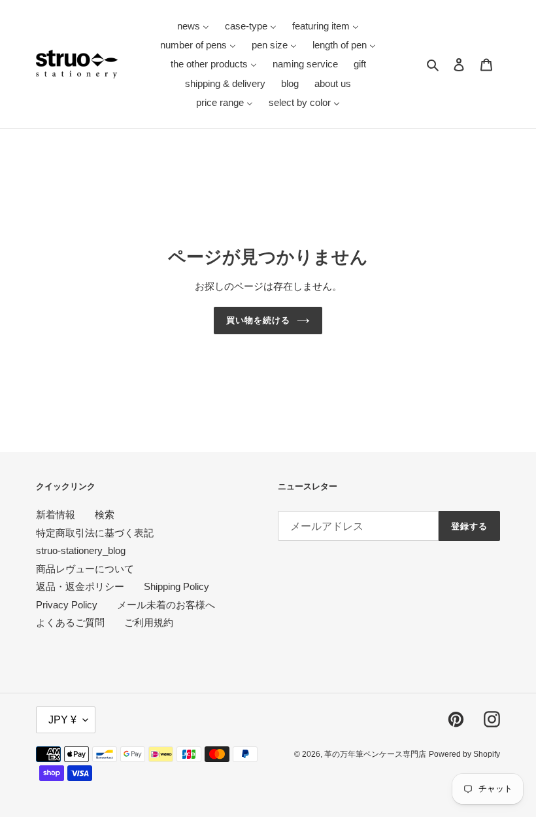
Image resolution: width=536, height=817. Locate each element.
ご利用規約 (148, 622)
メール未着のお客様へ (166, 604)
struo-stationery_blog (81, 550)
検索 (104, 514)
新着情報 (55, 514)
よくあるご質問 (70, 622)
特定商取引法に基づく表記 (95, 532)
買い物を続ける (258, 320)
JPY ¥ (62, 719)
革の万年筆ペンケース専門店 (375, 754)
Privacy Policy (66, 604)
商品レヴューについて (85, 568)
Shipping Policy (176, 586)
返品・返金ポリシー (80, 586)
